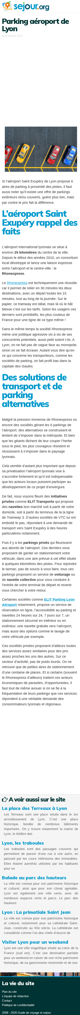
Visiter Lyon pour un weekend (35, 942)
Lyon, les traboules (23, 843)
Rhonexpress (17, 283)
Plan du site (9, 991)
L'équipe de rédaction (15, 996)
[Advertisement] (40, 80)
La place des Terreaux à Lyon (34, 808)
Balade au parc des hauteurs (34, 877)
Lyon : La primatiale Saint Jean (36, 912)
